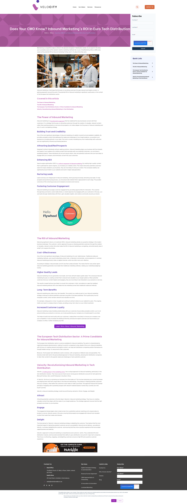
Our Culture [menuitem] (82, 7)
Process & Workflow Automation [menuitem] (94, 15)
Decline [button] (120, 500)
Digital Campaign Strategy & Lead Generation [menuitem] (67, 15)
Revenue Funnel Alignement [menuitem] (89, 473)
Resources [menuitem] (98, 7)
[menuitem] (44, 485)
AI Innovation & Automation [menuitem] (89, 483)
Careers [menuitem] (101, 475)
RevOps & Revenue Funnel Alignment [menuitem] (67, 18)
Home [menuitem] (74, 7)
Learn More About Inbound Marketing (70, 326)
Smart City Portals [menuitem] (120, 15)
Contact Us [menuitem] (102, 468)
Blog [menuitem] (51, 33)
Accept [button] (113, 500)
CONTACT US (149, 7)
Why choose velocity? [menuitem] (105, 472)
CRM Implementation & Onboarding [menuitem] (67, 21)
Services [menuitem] (89, 7)
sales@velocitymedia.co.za (54, 481)
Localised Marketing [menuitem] (86, 487)
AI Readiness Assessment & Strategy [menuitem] (94, 18)
